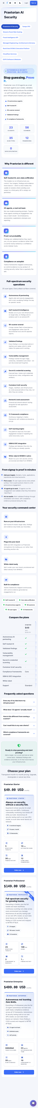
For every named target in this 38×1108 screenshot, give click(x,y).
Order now (17, 870)
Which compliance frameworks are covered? (16, 733)
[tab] (10, 26)
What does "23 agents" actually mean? (17, 710)
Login (26, 3)
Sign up (33, 3)
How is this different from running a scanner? (16, 718)
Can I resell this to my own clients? (16, 725)
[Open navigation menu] (3, 3)
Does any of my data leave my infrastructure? (14, 702)
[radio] (10, 3)
